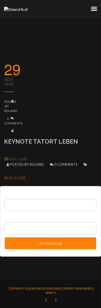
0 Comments (66, 164)
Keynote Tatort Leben (41, 141)
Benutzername (16, 193)
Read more (15, 177)
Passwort (12, 216)
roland (10, 111)
